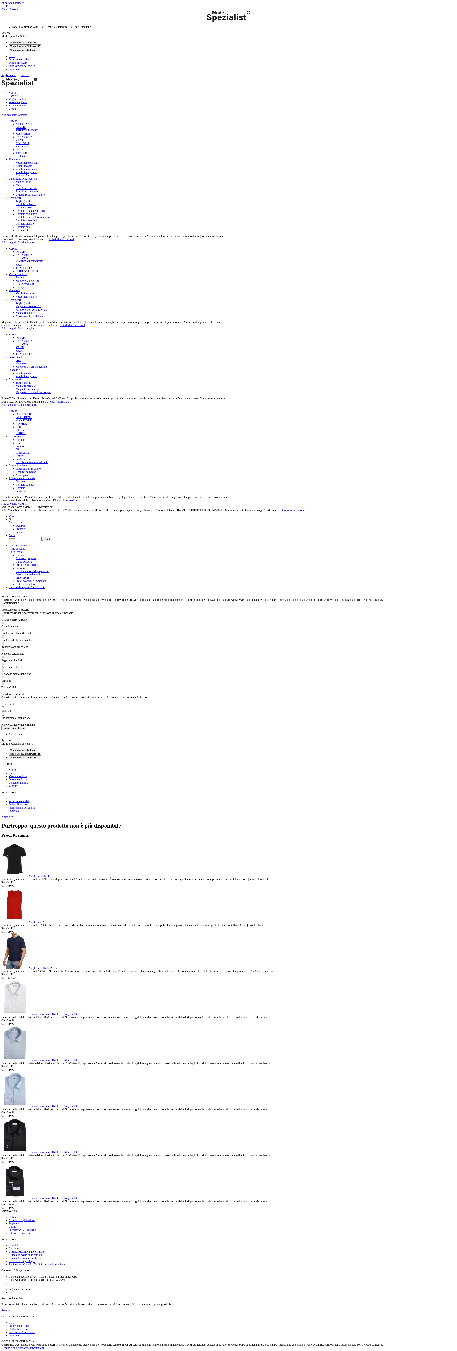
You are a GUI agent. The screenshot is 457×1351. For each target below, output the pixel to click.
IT (11, 6)
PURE (19, 149)
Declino (6, 1347)
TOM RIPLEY (24, 267)
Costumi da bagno (19, 465)
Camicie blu (22, 229)
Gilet (18, 442)
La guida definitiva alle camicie (26, 1251)
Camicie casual (24, 207)
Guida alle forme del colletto (25, 1258)
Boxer (19, 455)
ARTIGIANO (24, 124)
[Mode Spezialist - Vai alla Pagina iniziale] (228, 20)
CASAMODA (24, 136)
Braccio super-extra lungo (30, 194)
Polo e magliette (18, 356)
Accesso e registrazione (22, 1220)
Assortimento (16, 436)
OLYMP (21, 127)
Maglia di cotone (25, 312)
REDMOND (23, 146)
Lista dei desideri (25, 584)
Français (20, 528)
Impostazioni (36, 1347)
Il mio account (24, 561)
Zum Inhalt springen (12, 2)
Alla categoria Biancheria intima (19, 404)
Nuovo (12, 769)
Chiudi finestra (9, 9)
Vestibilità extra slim (27, 162)
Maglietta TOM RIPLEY (43, 968)
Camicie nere (23, 226)
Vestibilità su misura (27, 169)
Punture (20, 446)
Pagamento (15, 1223)
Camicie (20, 439)
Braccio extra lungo (27, 191)
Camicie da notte (25, 484)
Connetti (21, 558)
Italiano (20, 532)
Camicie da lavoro (26, 204)
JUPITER (21, 152)
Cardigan (21, 287)
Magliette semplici (26, 385)
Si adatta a (14, 159)
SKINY (20, 430)
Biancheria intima (18, 782)
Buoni (12, 1226)
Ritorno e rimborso (19, 1233)
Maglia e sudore (18, 274)
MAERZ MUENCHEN (29, 261)
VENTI (20, 140)
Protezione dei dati (19, 59)
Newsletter (15, 1245)
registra (32, 558)
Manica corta (23, 185)
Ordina (12, 1216)
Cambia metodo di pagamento (32, 571)
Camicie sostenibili (26, 220)
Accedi (25, 75)
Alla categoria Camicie (14, 114)
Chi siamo (14, 1248)
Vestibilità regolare (26, 172)
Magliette (21, 363)
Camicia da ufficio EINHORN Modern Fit (53, 1060)
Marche (13, 120)
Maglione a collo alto (27, 280)
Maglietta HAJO (38, 921)
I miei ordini (22, 577)
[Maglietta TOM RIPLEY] (15, 968)
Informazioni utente (27, 564)
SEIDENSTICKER (27, 130)
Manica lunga (23, 181)
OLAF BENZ (24, 417)
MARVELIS (23, 133)
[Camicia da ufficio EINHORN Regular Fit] (15, 1014)
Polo (18, 360)
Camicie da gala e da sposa (31, 210)
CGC (12, 56)
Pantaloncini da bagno (28, 468)
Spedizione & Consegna (22, 1229)
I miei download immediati (31, 580)
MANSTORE (24, 420)
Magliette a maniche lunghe (31, 366)
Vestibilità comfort (26, 293)
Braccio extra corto (26, 188)
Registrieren (8, 75)
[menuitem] (232, 56)
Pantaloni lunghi (25, 458)
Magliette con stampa (28, 389)
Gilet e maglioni (25, 283)
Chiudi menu (16, 522)
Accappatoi (22, 475)
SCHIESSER (23, 414)
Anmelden (7, 816)
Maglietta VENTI (39, 875)
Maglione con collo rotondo (31, 309)
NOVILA (21, 423)
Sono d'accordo (20, 1347)
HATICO (21, 156)
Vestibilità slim (24, 165)
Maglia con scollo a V (28, 306)
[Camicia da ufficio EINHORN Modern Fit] (15, 1060)
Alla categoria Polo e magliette (18, 328)
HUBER (21, 433)
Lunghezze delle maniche (23, 178)
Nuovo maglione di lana (29, 315)
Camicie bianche (25, 223)
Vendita (13, 785)
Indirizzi (20, 567)
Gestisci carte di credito (29, 574)
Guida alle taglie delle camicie (25, 1254)
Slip (18, 449)
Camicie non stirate (26, 213)
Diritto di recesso (18, 62)
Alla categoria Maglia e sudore (18, 242)
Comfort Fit (22, 175)
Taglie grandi (23, 201)
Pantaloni (21, 491)
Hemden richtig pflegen (22, 1261)
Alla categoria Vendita (13, 503)
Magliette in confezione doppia (33, 392)
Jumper (20, 277)
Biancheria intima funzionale (32, 462)
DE (3, 6)
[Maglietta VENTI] (15, 875)
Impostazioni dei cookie (22, 65)
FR (8, 6)
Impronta (14, 69)
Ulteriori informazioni (61, 239)
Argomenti (15, 197)
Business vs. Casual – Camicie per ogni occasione (37, 1264)
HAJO (19, 264)
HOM (19, 426)
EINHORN (22, 143)
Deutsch (20, 525)
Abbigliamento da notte (22, 478)
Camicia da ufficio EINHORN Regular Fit (53, 1014)
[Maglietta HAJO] (15, 921)
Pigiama (20, 481)
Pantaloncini (23, 452)
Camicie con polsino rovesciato (33, 217)
